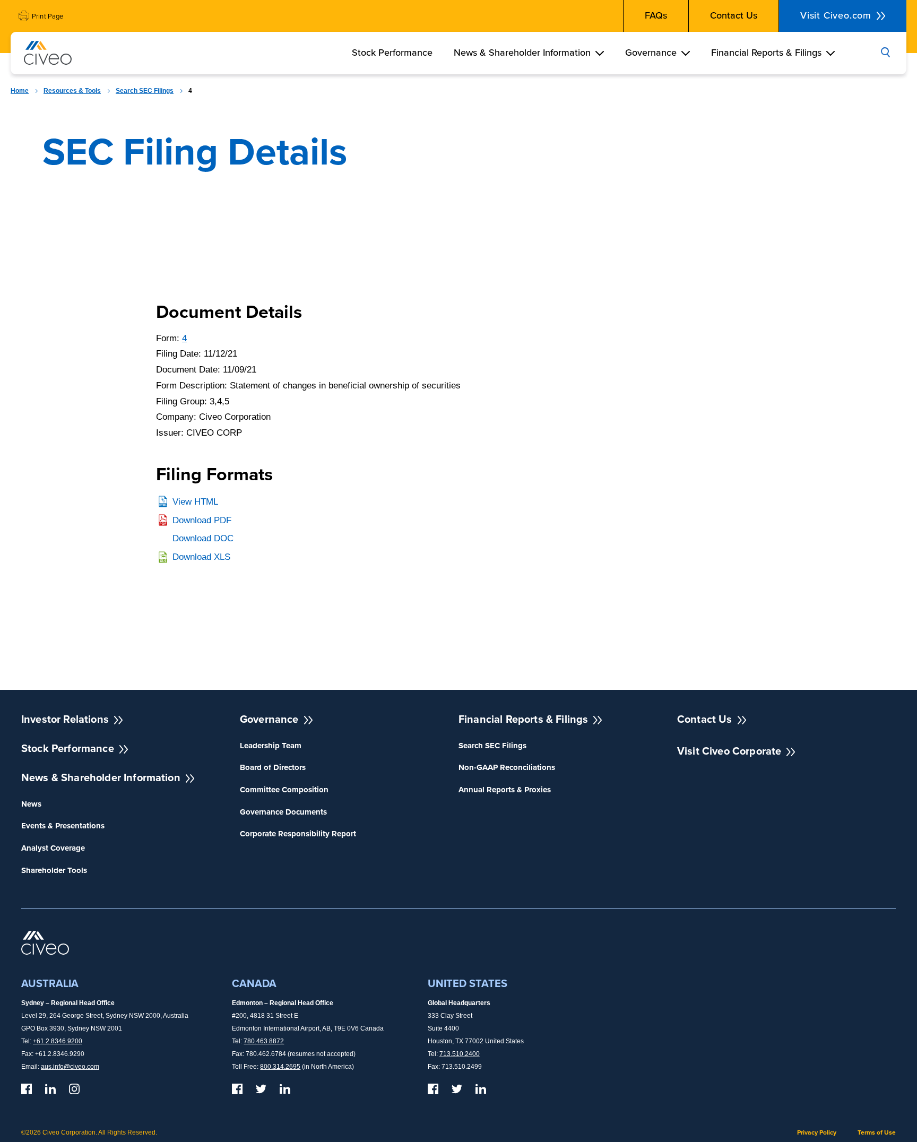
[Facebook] (26, 1089)
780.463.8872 (264, 1041)
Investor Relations (65, 719)
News (31, 804)
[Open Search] (885, 53)
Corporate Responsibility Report (298, 834)
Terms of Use (877, 1132)
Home (20, 90)
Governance (651, 52)
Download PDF (201, 520)
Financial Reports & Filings (766, 52)
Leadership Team (270, 745)
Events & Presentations (63, 826)
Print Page (48, 16)
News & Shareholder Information (522, 52)
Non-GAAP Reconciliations (506, 767)
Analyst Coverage (53, 848)
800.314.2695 (280, 1066)
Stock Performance (392, 52)
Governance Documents (283, 812)
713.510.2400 (459, 1054)
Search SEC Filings (145, 90)
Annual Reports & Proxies (504, 789)
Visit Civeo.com (835, 15)
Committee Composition (284, 789)
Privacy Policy (816, 1132)
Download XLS (201, 557)
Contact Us (733, 15)
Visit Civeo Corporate (729, 751)
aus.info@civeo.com (70, 1066)
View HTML (195, 502)
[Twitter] (261, 1089)
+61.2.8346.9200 (57, 1041)
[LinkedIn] (50, 1089)
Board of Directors (273, 767)
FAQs (656, 15)
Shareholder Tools (54, 870)
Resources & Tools (72, 90)
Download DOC (202, 538)
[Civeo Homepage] (48, 55)
